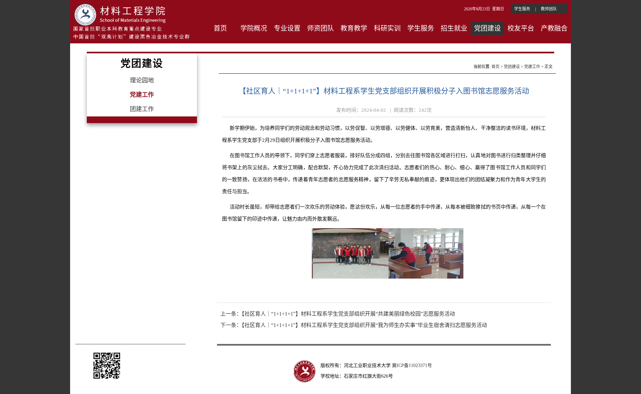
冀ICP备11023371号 (412, 365)
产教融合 (554, 28)
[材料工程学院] (131, 20)
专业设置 (287, 28)
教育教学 (354, 28)
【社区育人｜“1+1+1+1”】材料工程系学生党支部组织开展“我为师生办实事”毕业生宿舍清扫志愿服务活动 (364, 325)
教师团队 (549, 9)
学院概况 (253, 28)
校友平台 (520, 28)
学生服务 (522, 9)
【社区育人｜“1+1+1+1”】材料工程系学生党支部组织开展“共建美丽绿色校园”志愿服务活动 (348, 314)
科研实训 (387, 28)
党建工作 (532, 66)
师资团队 (320, 28)
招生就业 (454, 28)
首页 (220, 28)
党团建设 (487, 28)
